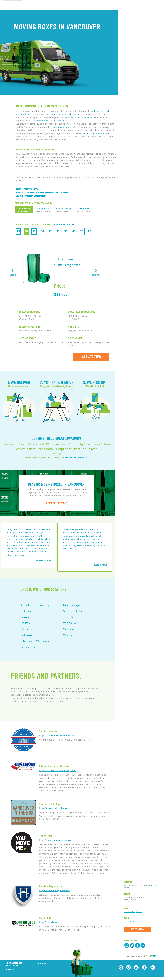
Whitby (68, 635)
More (96, 274)
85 (89, 231)
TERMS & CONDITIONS (14, 963)
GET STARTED (91, 356)
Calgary (26, 611)
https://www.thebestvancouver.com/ (57, 735)
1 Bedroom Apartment (24, 209)
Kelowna (26, 635)
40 (42, 231)
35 (34, 231)
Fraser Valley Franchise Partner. (75, 457)
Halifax (25, 623)
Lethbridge (28, 647)
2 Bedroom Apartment (43, 209)
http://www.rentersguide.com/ (54, 890)
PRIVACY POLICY (12, 966)
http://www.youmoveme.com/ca (55, 839)
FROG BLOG (41, 963)
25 (18, 231)
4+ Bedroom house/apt (83, 209)
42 (50, 231)
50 (66, 231)
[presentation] (12, 270)
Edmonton (28, 617)
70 (81, 231)
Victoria (68, 629)
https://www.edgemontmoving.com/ (57, 770)
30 (26, 231)
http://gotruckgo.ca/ (49, 922)
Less (12, 274)
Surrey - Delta (72, 611)
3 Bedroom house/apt (63, 209)
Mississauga (71, 605)
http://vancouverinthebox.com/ (55, 808)
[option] (28, 547)
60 (74, 231)
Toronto (68, 617)
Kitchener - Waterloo (35, 641)
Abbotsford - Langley (35, 605)
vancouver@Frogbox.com (133, 912)
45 (58, 231)
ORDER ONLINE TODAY (56, 503)
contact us (151, 885)
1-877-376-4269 (129, 922)
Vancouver (70, 623)
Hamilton (27, 629)
